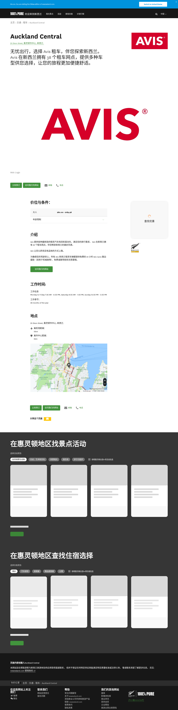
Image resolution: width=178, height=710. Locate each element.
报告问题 (41, 699)
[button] (49, 14)
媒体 (103, 696)
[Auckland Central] (150, 41)
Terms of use (87, 391)
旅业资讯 (105, 702)
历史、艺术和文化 (37, 459)
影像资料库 (106, 699)
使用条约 (68, 707)
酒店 (14, 571)
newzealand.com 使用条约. (22, 673)
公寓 (61, 571)
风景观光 (54, 459)
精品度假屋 (49, 571)
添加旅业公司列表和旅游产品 (77, 702)
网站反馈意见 (43, 696)
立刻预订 (16, 185)
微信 (15, 701)
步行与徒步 (78, 459)
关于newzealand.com (73, 699)
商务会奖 (105, 705)
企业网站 (105, 707)
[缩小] (105, 384)
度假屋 (36, 571)
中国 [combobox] (163, 14)
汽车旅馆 (24, 571)
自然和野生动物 (18, 459)
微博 (15, 698)
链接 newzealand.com (73, 705)
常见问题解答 (70, 696)
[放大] (105, 380)
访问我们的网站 (32, 185)
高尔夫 (65, 459)
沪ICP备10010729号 (136, 703)
